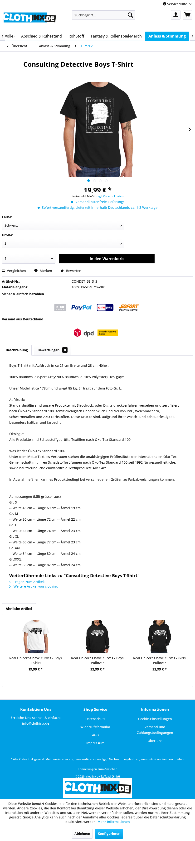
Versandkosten (86, 759)
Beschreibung (17, 350)
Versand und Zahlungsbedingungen (155, 730)
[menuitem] (104, 15)
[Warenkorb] (187, 15)
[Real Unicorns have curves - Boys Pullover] (97, 636)
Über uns (155, 740)
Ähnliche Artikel (19, 608)
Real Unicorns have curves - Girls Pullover (159, 660)
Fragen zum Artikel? (29, 582)
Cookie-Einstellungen (155, 719)
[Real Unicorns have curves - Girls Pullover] (159, 636)
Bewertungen (52, 350)
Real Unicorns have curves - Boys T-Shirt (35, 660)
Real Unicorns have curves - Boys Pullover (97, 660)
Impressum (95, 743)
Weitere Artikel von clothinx (35, 586)
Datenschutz (95, 719)
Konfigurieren (109, 833)
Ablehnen (82, 833)
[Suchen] (130, 15)
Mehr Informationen (114, 821)
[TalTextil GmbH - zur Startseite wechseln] (29, 19)
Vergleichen (16, 270)
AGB (95, 735)
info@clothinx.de (35, 723)
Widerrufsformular (95, 727)
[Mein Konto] (175, 15)
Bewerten (73, 270)
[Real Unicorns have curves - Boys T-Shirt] (35, 636)
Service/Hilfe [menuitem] (177, 4)
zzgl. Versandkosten (110, 196)
